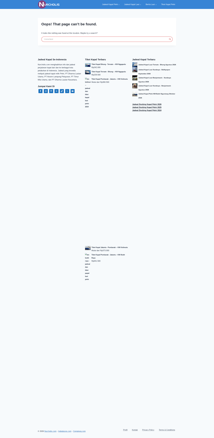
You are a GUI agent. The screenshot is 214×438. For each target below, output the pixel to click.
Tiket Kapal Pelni (168, 4)
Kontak (135, 430)
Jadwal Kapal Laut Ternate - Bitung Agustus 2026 (157, 65)
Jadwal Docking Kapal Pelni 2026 (146, 104)
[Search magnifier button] (170, 39)
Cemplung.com (79, 431)
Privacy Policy (148, 430)
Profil (125, 430)
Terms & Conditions (167, 430)
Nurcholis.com (50, 431)
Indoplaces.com (64, 431)
